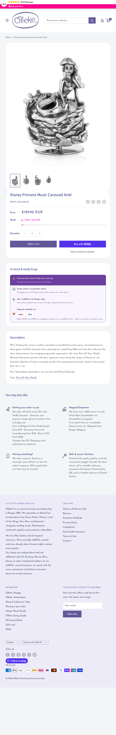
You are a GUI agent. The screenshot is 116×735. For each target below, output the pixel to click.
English (10, 642)
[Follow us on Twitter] (13, 655)
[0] (108, 20)
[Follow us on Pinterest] (29, 655)
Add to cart (33, 244)
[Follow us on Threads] (18, 655)
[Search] (92, 20)
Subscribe (72, 614)
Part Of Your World (26, 378)
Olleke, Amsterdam (16, 597)
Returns (67, 513)
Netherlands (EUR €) (32, 642)
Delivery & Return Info (74, 509)
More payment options (82, 252)
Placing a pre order (16, 606)
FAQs (8, 629)
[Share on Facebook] (88, 202)
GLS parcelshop (14, 620)
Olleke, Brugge (13, 593)
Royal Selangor (19, 202)
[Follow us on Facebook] (8, 655)
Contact (67, 541)
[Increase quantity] (40, 234)
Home (8, 37)
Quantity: (15, 233)
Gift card (10, 625)
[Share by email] (104, 202)
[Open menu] (7, 20)
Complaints (69, 527)
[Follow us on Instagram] (24, 655)
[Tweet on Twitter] (99, 202)
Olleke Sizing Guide (16, 616)
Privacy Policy (70, 523)
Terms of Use (69, 536)
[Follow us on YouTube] (34, 655)
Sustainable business (74, 532)
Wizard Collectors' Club (18, 602)
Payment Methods (72, 518)
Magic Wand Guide (16, 611)
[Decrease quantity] (25, 234)
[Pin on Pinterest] (93, 202)
